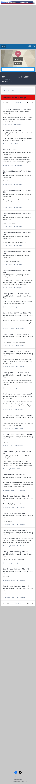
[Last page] (32, 102)
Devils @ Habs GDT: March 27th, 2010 (17, 294)
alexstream (18, 152)
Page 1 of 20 (18, 102)
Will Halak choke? (9, 150)
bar (16, 296)
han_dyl (5, 111)
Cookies (18, 777)
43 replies (19, 165)
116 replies (19, 124)
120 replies (19, 144)
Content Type (9, 90)
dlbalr (16, 111)
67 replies (20, 428)
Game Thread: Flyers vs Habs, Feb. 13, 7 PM (18, 452)
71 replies (22, 469)
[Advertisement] (18, 24)
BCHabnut (18, 133)
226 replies (21, 507)
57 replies (20, 307)
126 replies (22, 490)
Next (28, 102)
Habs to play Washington (12, 131)
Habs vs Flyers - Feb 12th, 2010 (14, 475)
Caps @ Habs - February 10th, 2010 (16, 496)
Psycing (17, 175)
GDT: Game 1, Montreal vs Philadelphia (17, 109)
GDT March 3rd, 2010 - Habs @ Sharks (17, 415)
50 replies (20, 409)
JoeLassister (19, 396)
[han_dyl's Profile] (18, 69)
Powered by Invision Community (18, 781)
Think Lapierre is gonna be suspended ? (17, 394)
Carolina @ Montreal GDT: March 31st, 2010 (17, 172)
